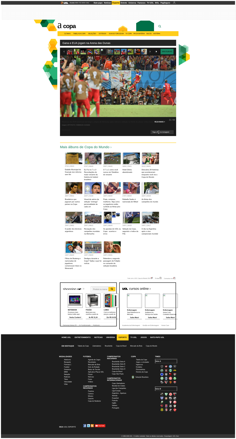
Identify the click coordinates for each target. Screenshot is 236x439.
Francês (115, 400)
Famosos (141, 3)
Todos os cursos (167, 287)
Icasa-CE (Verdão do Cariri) (166, 402)
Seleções (92, 33)
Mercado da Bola (136, 346)
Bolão (149, 33)
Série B (158, 389)
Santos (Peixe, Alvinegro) (162, 382)
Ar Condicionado (84, 325)
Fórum (90, 374)
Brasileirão (108, 346)
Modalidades (65, 356)
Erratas (157, 278)
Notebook (96, 325)
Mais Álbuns (167, 51)
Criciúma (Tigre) (175, 370)
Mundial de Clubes (118, 386)
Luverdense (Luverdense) (162, 402)
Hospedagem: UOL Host (171, 436)
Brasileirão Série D (118, 369)
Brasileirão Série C (118, 366)
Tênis (66, 379)
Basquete (67, 362)
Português (115, 408)
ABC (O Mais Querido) (162, 394)
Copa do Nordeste (94, 401)
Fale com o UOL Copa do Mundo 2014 (138, 278)
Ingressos (139, 364)
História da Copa (142, 372)
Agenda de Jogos (94, 360)
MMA (66, 372)
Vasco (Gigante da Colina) (170, 410)
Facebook (85, 425)
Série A (158, 361)
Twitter (89, 425)
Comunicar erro (168, 278)
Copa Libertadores (118, 383)
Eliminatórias (140, 369)
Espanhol (115, 398)
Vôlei (66, 384)
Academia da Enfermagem (131, 325)
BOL (157, 3)
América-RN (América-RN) (170, 394)
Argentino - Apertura (119, 393)
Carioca (90, 394)
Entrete (124, 3)
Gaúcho (91, 398)
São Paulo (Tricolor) (166, 382)
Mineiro (90, 396)
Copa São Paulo (118, 374)
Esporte (115, 3)
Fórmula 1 (67, 364)
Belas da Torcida (94, 369)
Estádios (102, 33)
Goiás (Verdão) (162, 378)
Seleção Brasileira (141, 377)
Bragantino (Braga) (170, 398)
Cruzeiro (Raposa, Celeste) (162, 374)
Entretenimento (83, 337)
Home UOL (66, 337)
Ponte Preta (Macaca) (170, 406)
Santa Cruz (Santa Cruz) (166, 410)
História (156, 33)
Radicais (67, 377)
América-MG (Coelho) (166, 394)
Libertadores (96, 346)
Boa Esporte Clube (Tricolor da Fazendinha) (166, 398)
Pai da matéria (139, 33)
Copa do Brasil (121, 346)
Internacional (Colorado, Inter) (170, 378)
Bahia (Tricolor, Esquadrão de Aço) (170, 366)
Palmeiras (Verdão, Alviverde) (175, 378)
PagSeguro (165, 3)
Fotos (90, 379)
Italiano (114, 405)
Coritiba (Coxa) (170, 370)
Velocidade (68, 382)
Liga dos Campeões (119, 388)
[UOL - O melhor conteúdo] (64, 3)
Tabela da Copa (79, 33)
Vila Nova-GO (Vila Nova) (175, 410)
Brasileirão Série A (118, 362)
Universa (132, 3)
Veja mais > (159, 122)
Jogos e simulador (142, 362)
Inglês (114, 403)
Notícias (107, 3)
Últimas (67, 33)
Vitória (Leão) (175, 382)
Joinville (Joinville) (170, 402)
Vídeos (90, 382)
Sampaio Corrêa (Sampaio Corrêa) (162, 410)
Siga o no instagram (161, 132)
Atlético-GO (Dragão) (175, 394)
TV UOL (150, 3)
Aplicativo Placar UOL (96, 372)
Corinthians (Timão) (166, 370)
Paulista (91, 391)
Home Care (165, 325)
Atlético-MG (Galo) (162, 366)
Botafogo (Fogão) (175, 366)
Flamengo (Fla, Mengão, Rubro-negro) (170, 374)
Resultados (92, 362)
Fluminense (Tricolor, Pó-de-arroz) (175, 374)
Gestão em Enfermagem (151, 325)
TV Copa (128, 33)
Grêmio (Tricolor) (166, 378)
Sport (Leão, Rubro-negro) (170, 382)
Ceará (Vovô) (175, 398)
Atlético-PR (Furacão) (166, 366)
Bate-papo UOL (157, 337)
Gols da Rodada (93, 367)
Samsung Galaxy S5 (70, 325)
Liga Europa (116, 391)
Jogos (143, 337)
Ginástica (67, 369)
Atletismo (67, 360)
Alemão (114, 396)
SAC (87, 3)
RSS (92, 425)
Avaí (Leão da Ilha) (162, 398)
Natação (67, 374)
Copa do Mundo (151, 346)
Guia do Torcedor (116, 33)
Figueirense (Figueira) (166, 374)
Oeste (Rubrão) (162, 406)
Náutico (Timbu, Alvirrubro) (175, 402)
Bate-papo (98, 3)
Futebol (66, 367)
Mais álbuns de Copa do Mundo (84, 147)
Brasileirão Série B (118, 364)
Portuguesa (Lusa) (175, 406)
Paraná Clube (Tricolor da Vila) (166, 406)
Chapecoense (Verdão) (162, 370)
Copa (69, 26)
